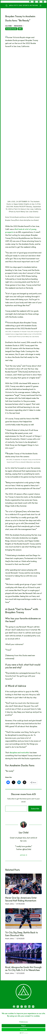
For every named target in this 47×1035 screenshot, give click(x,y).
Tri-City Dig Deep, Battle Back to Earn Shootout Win (21, 934)
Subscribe (35, 808)
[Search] (6, 5)
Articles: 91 (23, 855)
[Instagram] (39, 2)
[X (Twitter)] (34, 2)
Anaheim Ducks (11, 29)
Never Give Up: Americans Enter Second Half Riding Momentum (21, 899)
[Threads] (25, 1007)
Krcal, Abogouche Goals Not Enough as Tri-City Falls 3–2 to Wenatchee (23, 969)
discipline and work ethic (19, 752)
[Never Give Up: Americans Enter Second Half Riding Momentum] (23, 884)
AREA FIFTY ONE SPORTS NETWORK (23, 5)
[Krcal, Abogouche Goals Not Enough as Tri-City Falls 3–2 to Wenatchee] (23, 953)
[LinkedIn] (29, 1007)
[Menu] (41, 5)
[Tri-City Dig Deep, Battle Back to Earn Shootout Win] (23, 918)
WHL (20, 29)
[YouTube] (43, 2)
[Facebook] (30, 2)
